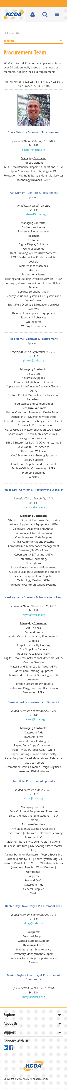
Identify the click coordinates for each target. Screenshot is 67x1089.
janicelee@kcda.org (33, 507)
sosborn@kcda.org (33, 149)
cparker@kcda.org (34, 719)
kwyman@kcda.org (33, 614)
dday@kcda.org (33, 923)
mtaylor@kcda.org (33, 997)
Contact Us (13, 33)
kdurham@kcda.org (33, 214)
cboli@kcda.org (33, 798)
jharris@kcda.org (33, 360)
